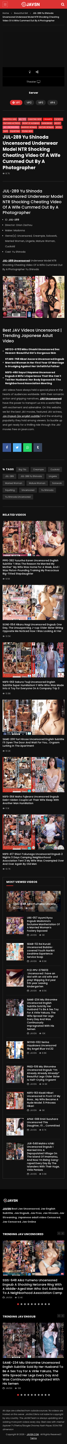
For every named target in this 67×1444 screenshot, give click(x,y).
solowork (57, 483)
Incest (57, 123)
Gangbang (47, 123)
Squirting (15, 131)
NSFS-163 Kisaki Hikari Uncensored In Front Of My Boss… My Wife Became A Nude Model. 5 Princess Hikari (43, 1099)
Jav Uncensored (11, 127)
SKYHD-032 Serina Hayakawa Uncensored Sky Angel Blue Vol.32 (41, 1045)
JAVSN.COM (33, 1434)
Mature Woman (46, 127)
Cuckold (58, 119)
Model (59, 127)
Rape (5, 131)
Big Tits (22, 119)
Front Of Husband (30, 123)
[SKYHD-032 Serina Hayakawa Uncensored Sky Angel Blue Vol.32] (15, 1050)
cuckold (55, 469)
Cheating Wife (34, 119)
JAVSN (7, 1208)
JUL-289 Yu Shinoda (31, 476)
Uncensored (28, 490)
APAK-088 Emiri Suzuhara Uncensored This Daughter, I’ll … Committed (43, 1122)
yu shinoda (47, 490)
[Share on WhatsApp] (27, 447)
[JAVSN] (33, 4)
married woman (13, 483)
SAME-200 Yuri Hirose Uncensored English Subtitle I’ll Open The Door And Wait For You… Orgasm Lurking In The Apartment (33, 742)
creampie (38, 469)
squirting (10, 490)
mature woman (37, 483)
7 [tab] (39, 1304)
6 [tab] (35, 1304)
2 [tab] (21, 1304)
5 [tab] (32, 1304)
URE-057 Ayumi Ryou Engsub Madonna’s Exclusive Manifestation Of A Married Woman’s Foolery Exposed (43, 924)
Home (6, 13)
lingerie (53, 476)
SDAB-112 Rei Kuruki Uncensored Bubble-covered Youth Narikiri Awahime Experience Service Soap (40, 950)
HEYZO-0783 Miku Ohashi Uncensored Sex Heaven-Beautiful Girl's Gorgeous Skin (32, 351)
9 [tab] (45, 1304)
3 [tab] (25, 1304)
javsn (19, 908)
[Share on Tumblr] (38, 447)
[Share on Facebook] (7, 447)
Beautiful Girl (21, 13)
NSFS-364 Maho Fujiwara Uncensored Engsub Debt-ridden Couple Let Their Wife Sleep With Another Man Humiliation (31, 800)
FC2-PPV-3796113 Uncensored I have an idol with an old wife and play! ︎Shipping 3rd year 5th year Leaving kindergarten (42, 978)
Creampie (48, 119)
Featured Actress (11, 123)
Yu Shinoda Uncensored (18, 496)
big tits (22, 469)
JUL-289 (9, 476)
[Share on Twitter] (17, 447)
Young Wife (27, 131)
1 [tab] (18, 1304)
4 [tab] (28, 1304)
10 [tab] (49, 1304)
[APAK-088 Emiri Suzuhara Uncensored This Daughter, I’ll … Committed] (15, 1126)
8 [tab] (42, 1304)
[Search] (62, 4)
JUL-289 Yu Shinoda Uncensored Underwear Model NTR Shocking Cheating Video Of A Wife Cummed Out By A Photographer (33, 201)
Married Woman (29, 127)
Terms (33, 1438)
